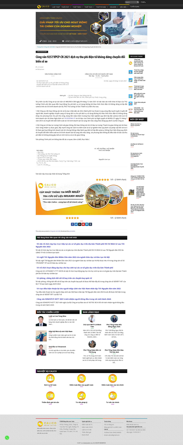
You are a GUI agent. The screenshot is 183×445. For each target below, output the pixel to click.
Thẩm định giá (86, 432)
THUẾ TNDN (77, 7)
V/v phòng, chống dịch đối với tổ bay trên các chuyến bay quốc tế (64, 278)
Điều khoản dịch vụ (132, 424)
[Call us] (144, 2)
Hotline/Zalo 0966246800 (112, 432)
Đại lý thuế (85, 435)
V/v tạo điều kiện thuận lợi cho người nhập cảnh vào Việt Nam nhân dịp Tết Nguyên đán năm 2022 (79, 288)
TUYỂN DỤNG (134, 7)
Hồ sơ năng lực (109, 424)
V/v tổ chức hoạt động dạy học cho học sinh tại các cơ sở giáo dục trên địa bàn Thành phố (75, 268)
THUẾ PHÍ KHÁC (101, 7)
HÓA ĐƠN (113, 7)
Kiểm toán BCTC (87, 424)
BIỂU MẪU (123, 7)
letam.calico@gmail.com (112, 435)
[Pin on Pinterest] (83, 224)
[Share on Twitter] (76, 224)
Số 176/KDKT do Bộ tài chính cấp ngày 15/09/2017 (135, 431)
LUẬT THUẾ (56, 7)
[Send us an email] (143, 2)
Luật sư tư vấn (86, 430)
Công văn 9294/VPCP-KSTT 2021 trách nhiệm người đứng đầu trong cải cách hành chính (74, 299)
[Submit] (137, 2)
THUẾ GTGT (65, 7)
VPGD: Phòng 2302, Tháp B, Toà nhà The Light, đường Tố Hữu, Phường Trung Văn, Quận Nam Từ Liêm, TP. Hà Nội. (69, 429)
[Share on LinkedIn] (86, 224)
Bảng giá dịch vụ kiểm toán (113, 427)
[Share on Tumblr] (90, 224)
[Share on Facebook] (72, 224)
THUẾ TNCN (88, 7)
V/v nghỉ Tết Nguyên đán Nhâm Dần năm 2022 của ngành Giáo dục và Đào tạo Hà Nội (73, 257)
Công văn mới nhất (42, 51)
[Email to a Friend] (79, 224)
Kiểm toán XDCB (87, 427)
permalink (72, 231)
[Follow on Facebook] (141, 2)
